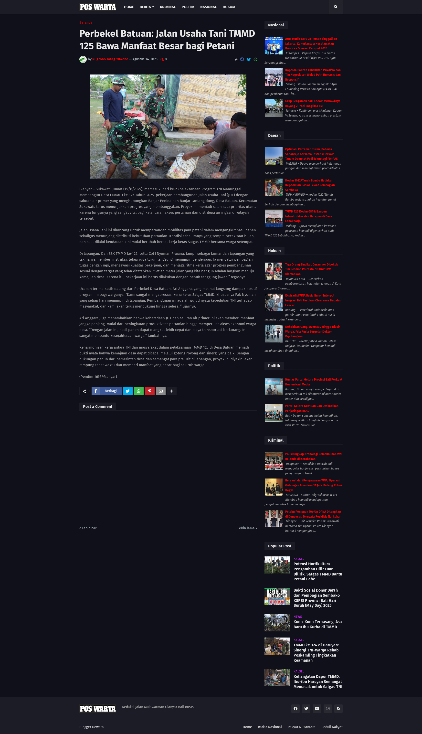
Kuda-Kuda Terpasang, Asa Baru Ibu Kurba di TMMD (318, 624)
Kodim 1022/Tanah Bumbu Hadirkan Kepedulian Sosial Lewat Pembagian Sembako (310, 185)
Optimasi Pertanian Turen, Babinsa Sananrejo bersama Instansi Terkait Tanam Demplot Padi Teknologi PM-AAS (311, 154)
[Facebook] (242, 59)
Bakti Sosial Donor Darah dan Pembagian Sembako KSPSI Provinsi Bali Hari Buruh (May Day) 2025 (317, 598)
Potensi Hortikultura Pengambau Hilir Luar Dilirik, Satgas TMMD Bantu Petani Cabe (318, 571)
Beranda (86, 22)
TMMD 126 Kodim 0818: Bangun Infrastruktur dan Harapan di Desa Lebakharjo (308, 216)
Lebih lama (246, 528)
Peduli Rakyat (332, 727)
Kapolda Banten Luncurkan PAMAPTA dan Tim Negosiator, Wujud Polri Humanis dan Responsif (313, 74)
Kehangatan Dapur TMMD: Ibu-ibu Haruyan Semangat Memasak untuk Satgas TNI (318, 681)
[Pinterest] (150, 391)
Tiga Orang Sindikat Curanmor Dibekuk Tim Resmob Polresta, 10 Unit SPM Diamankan (311, 269)
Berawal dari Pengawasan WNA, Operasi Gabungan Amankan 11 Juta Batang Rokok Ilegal (313, 485)
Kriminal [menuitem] (168, 7)
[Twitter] (249, 59)
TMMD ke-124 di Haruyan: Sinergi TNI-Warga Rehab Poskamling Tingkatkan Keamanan (316, 652)
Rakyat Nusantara (302, 727)
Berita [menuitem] (145, 7)
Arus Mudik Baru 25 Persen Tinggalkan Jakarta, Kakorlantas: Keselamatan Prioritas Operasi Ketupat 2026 (311, 43)
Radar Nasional (270, 727)
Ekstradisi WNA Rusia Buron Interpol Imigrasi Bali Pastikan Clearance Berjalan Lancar (313, 300)
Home (247, 727)
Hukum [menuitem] (229, 7)
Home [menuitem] (129, 7)
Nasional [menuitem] (208, 7)
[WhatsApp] (255, 59)
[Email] (161, 391)
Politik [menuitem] (188, 7)
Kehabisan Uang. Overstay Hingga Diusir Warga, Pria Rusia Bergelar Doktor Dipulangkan (312, 331)
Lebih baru (90, 528)
